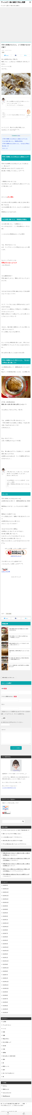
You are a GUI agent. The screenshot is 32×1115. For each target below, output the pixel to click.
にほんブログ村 (5, 571)
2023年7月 (5, 933)
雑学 (4, 1069)
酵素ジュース (6, 1066)
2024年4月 (5, 912)
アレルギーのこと (7, 1025)
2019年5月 (5, 1005)
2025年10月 (5, 892)
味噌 (3, 52)
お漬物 (4, 1021)
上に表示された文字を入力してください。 (12, 722)
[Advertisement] (16, 24)
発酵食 (4, 1052)
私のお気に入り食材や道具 (9, 1056)
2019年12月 (5, 981)
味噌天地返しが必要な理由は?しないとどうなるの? (19, 651)
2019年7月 (5, 998)
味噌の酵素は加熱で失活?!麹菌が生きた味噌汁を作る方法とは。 (19, 629)
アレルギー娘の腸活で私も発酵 (13, 2)
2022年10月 (5, 950)
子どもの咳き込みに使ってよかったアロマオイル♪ (14, 844)
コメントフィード (7, 1092)
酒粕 (4, 1059)
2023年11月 (5, 926)
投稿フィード (6, 1089)
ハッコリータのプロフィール (9, 787)
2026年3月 (5, 885)
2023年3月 (5, 943)
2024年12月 (5, 895)
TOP (10, 1103)
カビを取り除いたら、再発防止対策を (12, 141)
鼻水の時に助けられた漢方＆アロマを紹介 (13, 840)
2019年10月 (5, 988)
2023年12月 (5, 923)
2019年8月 (5, 995)
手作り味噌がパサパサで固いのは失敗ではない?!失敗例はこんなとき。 (18, 637)
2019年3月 (5, 1012)
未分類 (4, 1045)
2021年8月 (5, 964)
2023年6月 (5, 936)
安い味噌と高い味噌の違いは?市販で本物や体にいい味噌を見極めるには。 (19, 658)
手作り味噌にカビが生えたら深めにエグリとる (14, 138)
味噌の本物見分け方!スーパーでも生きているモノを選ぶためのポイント (19, 644)
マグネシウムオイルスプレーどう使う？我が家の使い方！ (16, 830)
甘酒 (4, 1049)
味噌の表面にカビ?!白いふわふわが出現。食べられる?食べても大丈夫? (9, 677)
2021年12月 (5, 961)
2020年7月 (5, 974)
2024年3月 (5, 916)
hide (19, 135)
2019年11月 (5, 985)
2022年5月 (5, 954)
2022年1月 (5, 957)
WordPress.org (6, 1096)
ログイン (5, 1085)
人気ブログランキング (16, 556)
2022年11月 (5, 947)
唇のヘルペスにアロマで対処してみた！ (12, 833)
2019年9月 (5, 992)
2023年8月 (5, 930)
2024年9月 (5, 906)
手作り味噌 (8, 613)
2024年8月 (5, 909)
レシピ (4, 1028)
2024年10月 (5, 902)
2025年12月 (5, 888)
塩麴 (4, 1035)
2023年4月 (5, 940)
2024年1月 (5, 919)
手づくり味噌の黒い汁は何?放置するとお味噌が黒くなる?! (19, 666)
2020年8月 (5, 971)
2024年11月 (5, 899)
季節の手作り (6, 1038)
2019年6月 (5, 1002)
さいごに (5, 148)
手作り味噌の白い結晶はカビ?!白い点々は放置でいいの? (16, 874)
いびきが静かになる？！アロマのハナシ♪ (12, 837)
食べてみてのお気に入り (8, 1073)
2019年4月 (5, 1009)
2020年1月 (5, 978)
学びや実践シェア (7, 1042)
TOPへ (24, 1113)
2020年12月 (5, 967)
